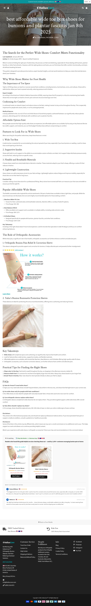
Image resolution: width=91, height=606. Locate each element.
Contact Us (23, 548)
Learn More (6, 294)
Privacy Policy (60, 548)
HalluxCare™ (45, 598)
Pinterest (78, 545)
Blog (57, 545)
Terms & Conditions (62, 554)
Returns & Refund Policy (27, 557)
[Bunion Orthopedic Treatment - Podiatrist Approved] (24, 292)
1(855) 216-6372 (9, 585)
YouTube (78, 551)
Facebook (79, 542)
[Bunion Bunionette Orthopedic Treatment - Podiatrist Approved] (23, 347)
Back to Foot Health (46, 522)
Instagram (79, 548)
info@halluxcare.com (9, 582)
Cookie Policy (60, 551)
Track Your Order (25, 545)
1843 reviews (19, 250)
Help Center (24, 551)
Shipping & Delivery (26, 554)
